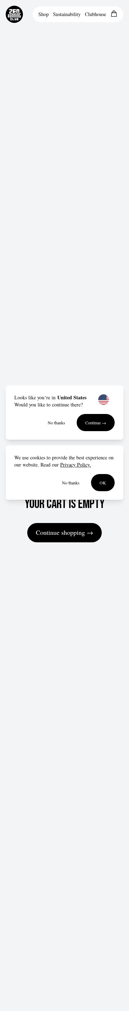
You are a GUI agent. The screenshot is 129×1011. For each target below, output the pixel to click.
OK (103, 482)
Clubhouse (95, 14)
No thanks (56, 422)
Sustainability (67, 14)
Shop (43, 14)
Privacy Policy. (75, 464)
